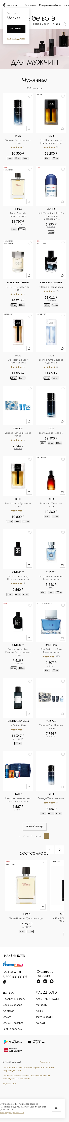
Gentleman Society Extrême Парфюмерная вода (18, 652)
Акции (39, 1011)
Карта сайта (45, 1062)
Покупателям (47, 5)
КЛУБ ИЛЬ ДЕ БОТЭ (47, 999)
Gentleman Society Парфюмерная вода (18, 578)
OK (56, 1108)
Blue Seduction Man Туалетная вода (51, 651)
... (36, 835)
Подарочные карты (14, 999)
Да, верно (16, 29)
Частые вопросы (12, 1029)
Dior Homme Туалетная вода (18, 505)
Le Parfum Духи (18, 725)
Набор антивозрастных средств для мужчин (18, 800)
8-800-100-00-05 (15, 977)
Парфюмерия (41, 24)
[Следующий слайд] (59, 849)
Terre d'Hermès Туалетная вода (18, 214)
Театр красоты (44, 1017)
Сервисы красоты (13, 1005)
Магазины (31, 5)
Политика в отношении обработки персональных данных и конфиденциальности (28, 1069)
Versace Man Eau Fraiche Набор (18, 434)
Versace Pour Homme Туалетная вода (51, 578)
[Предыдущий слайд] (50, 849)
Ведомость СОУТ (10, 1084)
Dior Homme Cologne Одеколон (51, 361)
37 (40, 835)
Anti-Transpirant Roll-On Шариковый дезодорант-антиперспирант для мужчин (51, 216)
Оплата (7, 1017)
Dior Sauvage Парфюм (51, 433)
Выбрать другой (16, 39)
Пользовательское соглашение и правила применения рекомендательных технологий (26, 1077)
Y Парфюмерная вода (51, 287)
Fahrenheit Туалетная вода (51, 505)
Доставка (8, 1011)
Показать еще (34, 826)
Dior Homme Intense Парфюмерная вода (51, 141)
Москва (12, 5)
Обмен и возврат (13, 1023)
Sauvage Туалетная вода (51, 798)
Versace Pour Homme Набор (51, 727)
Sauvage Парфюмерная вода (18, 141)
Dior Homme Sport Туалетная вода (18, 361)
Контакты (41, 1023)
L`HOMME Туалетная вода (18, 288)
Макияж (57, 24)
